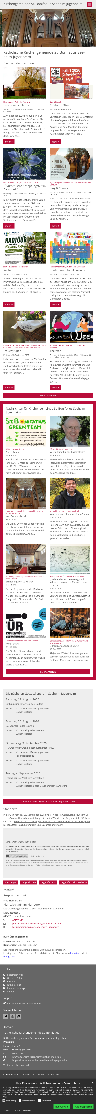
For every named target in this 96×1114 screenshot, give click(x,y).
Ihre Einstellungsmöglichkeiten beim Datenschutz (48, 1083)
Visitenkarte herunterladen (17, 1065)
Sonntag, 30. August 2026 (22, 721)
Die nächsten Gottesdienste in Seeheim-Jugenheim (41, 693)
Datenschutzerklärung (22, 1110)
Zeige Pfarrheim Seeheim (73, 882)
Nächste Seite (91, 27)
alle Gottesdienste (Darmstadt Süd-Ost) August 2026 (48, 801)
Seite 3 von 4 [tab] (50, 44)
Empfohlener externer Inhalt (21, 841)
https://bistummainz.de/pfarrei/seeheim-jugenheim (39, 1060)
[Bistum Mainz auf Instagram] (18, 1016)
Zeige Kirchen (29, 882)
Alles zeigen (11, 882)
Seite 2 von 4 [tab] (46, 44)
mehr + (9, 141)
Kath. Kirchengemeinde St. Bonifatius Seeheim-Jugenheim (35, 1037)
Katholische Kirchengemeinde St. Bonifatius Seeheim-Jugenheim (44, 54)
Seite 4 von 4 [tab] (55, 44)
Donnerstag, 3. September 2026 (26, 743)
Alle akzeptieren (83, 1106)
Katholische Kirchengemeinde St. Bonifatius (31, 1032)
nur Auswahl (61, 1106)
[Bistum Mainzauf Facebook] (5, 1016)
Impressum (6, 1110)
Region (7, 998)
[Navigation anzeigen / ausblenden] (89, 4)
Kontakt (8, 889)
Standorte (10, 809)
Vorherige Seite (5, 27)
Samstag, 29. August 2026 (22, 699)
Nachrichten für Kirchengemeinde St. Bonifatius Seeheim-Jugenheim (46, 410)
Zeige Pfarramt (48, 882)
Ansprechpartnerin (15, 895)
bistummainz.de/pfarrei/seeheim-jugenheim (35, 926)
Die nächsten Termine (18, 63)
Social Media (12, 1010)
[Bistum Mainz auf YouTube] (12, 1016)
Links (6, 969)
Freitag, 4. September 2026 (23, 773)
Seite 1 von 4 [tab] (41, 44)
